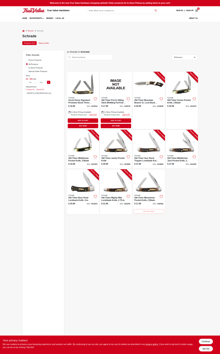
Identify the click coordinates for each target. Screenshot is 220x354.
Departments (36, 18)
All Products (33, 64)
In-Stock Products (36, 67)
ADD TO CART (83, 120)
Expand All (40, 89)
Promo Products (35, 60)
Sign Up (190, 10)
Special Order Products (38, 71)
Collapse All (30, 89)
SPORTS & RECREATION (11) (39, 93)
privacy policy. (152, 344)
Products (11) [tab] (29, 43)
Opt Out (205, 349)
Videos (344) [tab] (43, 43)
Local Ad (60, 18)
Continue (206, 341)
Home (24, 18)
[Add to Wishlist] (95, 99)
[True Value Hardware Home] (33, 10)
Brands (49, 18)
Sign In (179, 10)
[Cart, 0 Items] (196, 10)
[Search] (156, 10)
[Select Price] (48, 82)
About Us (193, 18)
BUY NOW (83, 126)
